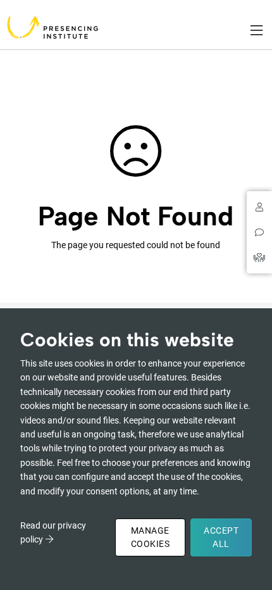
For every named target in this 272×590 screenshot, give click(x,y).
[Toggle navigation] (257, 30)
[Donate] (259, 257)
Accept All (221, 537)
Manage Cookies (150, 537)
